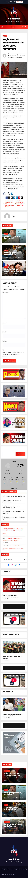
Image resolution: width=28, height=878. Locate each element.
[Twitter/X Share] (8, 193)
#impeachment (12, 57)
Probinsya (6, 770)
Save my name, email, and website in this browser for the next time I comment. (13, 355)
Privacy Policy (8, 874)
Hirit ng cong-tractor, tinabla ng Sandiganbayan (13, 238)
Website (5, 341)
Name (5, 323)
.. (14, 216)
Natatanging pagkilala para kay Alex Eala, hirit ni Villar (13, 715)
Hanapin (20, 453)
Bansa (4, 36)
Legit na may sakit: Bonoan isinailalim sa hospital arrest (13, 531)
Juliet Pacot (17, 257)
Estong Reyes (18, 273)
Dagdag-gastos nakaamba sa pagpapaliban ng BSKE (13, 255)
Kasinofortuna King (8, 528)
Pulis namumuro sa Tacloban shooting (14, 496)
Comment (6, 292)
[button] (23, 27)
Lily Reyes (17, 240)
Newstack (23, 869)
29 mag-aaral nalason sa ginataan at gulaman (13, 826)
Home (2, 874)
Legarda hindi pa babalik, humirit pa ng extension (13, 271)
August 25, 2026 (10, 777)
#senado (19, 57)
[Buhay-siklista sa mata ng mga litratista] (14, 648)
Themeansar (14, 871)
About (14, 874)
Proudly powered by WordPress (8, 869)
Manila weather (14, 488)
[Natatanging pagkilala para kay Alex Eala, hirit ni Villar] (14, 705)
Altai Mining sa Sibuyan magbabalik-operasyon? (11, 596)
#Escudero (22, 55)
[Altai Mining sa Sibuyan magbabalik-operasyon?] (14, 585)
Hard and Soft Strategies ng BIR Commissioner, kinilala (9, 203)
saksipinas (14, 18)
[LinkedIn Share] (12, 193)
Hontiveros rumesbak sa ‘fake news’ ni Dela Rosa (19, 203)
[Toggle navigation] (12, 27)
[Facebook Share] (4, 193)
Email (5, 332)
